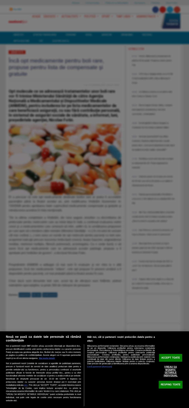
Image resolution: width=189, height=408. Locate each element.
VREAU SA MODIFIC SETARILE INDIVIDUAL (171, 371)
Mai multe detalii (47, 358)
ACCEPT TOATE (170, 357)
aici (26, 385)
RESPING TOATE (171, 384)
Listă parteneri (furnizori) (99, 367)
